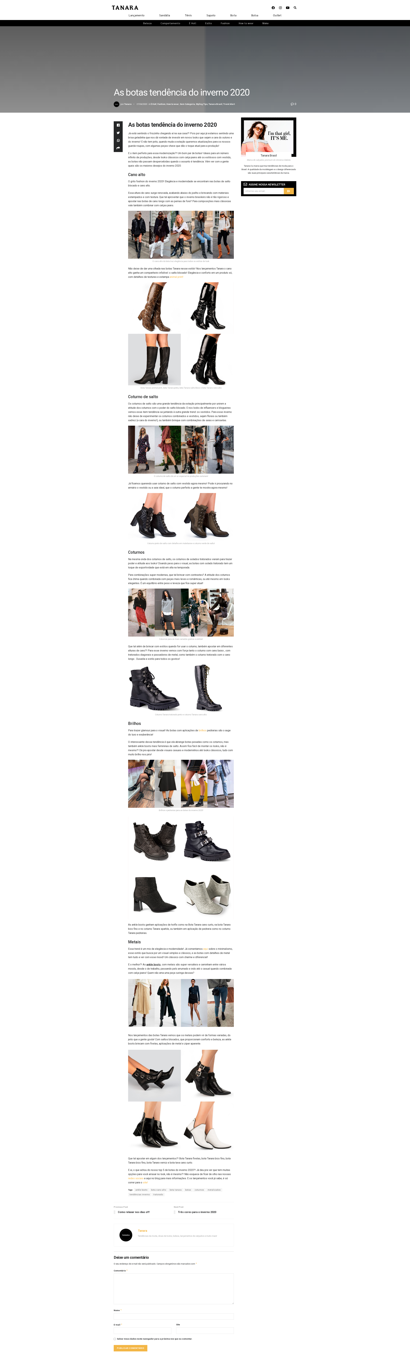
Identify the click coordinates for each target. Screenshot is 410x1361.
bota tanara (176, 1190)
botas (188, 1190)
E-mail (118, 1324)
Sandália (164, 15)
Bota (233, 15)
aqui (206, 948)
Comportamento (170, 23)
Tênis (188, 15)
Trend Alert (229, 104)
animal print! (176, 276)
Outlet (277, 15)
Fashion (225, 23)
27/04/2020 (142, 104)
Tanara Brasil (215, 104)
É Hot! (192, 23)
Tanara (127, 104)
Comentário (121, 1270)
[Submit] (289, 191)
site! (145, 1182)
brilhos (202, 730)
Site (178, 1324)
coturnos (199, 1190)
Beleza (147, 23)
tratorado (158, 1194)
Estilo (208, 23)
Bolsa (254, 15)
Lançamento (137, 15)
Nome (118, 1310)
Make (265, 23)
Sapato (211, 15)
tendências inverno (140, 1194)
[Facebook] (273, 8)
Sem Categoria (187, 104)
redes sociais (136, 1178)
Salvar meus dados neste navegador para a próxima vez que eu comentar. (154, 1339)
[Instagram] (280, 8)
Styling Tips (202, 104)
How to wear (246, 23)
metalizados (214, 1190)
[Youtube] (287, 8)
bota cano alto (158, 1190)
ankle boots (141, 1190)
